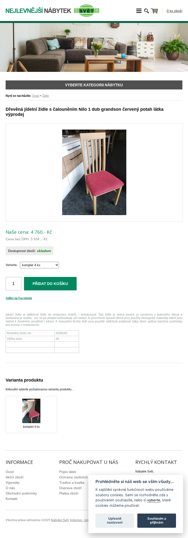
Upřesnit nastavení (114, 520)
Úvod (35, 96)
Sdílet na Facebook (19, 298)
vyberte (153, 500)
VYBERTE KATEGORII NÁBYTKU (94, 85)
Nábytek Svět (60, 520)
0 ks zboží (174, 11)
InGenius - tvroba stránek (86, 520)
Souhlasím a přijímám (156, 520)
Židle (45, 96)
